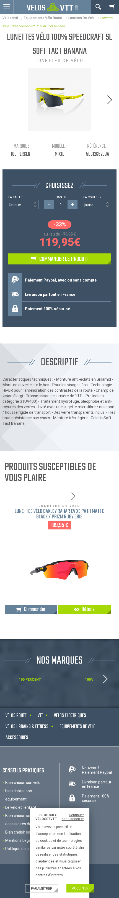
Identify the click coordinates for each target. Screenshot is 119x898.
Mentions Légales (20, 840)
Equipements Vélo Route (43, 18)
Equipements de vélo (77, 727)
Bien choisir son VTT (23, 832)
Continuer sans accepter (73, 817)
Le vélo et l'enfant (20, 807)
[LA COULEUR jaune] (97, 204)
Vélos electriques (70, 716)
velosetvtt (10, 18)
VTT (40, 716)
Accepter (80, 888)
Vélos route (16, 716)
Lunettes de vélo (81, 18)
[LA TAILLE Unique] (23, 204)
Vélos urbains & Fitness (27, 727)
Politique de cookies (22, 848)
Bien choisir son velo (22, 782)
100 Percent (21, 154)
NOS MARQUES (59, 661)
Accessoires (17, 738)
